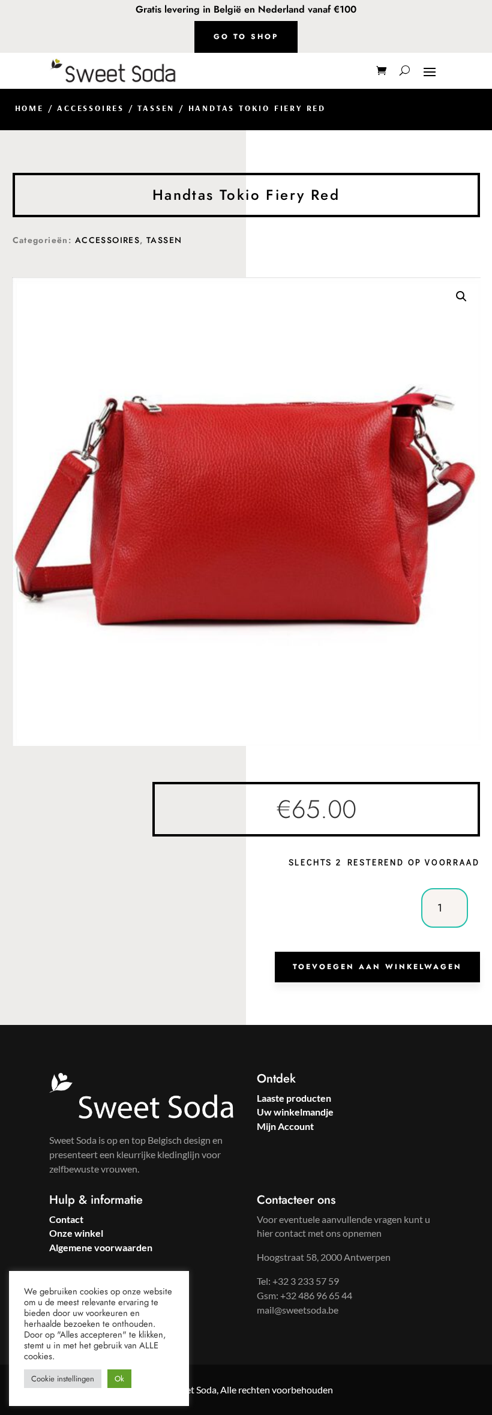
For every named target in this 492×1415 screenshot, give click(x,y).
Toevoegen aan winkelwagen (377, 966)
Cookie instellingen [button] (62, 1378)
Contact (66, 1219)
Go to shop (246, 36)
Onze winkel (76, 1233)
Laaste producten (294, 1098)
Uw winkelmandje (295, 1111)
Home (29, 108)
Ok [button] (119, 1378)
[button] (461, 296)
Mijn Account (285, 1126)
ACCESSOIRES (90, 108)
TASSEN (156, 108)
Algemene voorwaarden (100, 1247)
